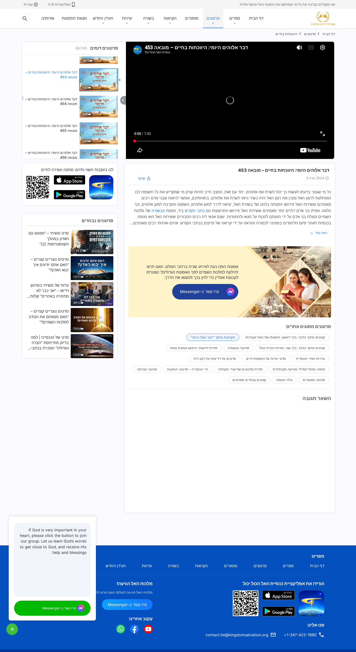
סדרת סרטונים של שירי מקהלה (240, 369)
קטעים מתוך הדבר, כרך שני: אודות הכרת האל (292, 348)
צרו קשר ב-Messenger (127, 604)
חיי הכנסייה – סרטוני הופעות (187, 369)
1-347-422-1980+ (300, 634)
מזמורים (191, 18)
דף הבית (256, 18)
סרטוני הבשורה (238, 348)
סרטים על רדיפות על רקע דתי (214, 358)
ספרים (234, 18)
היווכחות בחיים (286, 34)
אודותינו (48, 18)
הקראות (170, 18)
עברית (28, 4)
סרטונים (213, 18)
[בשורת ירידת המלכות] (321, 18)
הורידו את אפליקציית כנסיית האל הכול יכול (283, 583)
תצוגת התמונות (74, 18)
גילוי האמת (284, 380)
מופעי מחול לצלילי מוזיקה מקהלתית (299, 369)
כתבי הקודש (195, 210)
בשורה (148, 18)
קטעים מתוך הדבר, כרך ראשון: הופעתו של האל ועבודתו (285, 337)
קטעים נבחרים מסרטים (249, 380)
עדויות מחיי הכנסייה (310, 358)
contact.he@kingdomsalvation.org (237, 634)
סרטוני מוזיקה (147, 369)
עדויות (127, 18)
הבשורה (158, 210)
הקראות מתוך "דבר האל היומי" (212, 337)
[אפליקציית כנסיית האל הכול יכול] (101, 187)
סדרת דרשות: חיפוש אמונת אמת (193, 348)
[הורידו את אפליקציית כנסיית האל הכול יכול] (311, 602)
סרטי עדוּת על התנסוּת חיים (266, 358)
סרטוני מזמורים (314, 380)
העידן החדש (103, 18)
